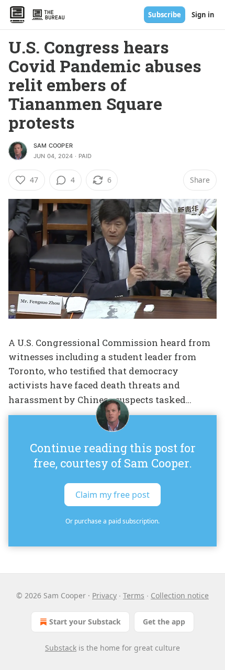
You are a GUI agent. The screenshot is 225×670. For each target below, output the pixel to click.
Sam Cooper (53, 145)
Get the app (164, 622)
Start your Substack (85, 622)
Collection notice (180, 595)
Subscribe (164, 14)
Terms (133, 595)
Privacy (104, 595)
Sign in (203, 14)
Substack (60, 648)
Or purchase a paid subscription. (112, 521)
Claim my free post (112, 494)
